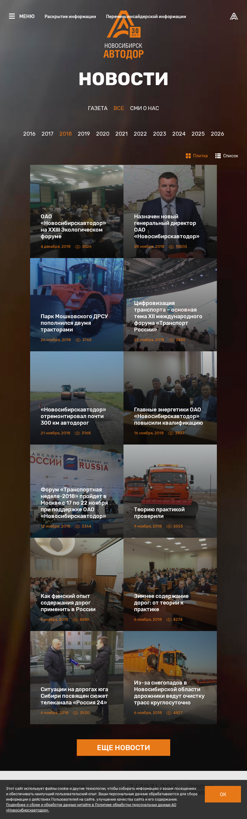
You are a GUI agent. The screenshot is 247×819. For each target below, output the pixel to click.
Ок (223, 794)
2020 (102, 134)
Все (119, 108)
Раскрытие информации (70, 16)
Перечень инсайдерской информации (146, 16)
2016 (29, 134)
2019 (84, 134)
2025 (198, 134)
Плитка (200, 156)
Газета (98, 108)
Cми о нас (144, 108)
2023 (159, 134)
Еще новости (123, 748)
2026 (217, 134)
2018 (65, 134)
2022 (140, 134)
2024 (179, 134)
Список (230, 156)
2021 (121, 134)
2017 (47, 134)
